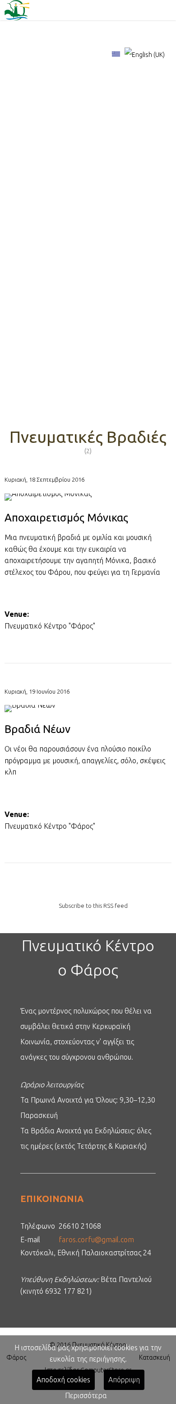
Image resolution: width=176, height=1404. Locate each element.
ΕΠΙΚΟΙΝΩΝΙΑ (51, 1198)
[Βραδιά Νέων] (88, 714)
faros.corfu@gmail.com (96, 1239)
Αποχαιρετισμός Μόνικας (66, 518)
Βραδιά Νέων (37, 729)
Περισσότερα (86, 1395)
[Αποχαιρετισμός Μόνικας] (88, 502)
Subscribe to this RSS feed (93, 905)
